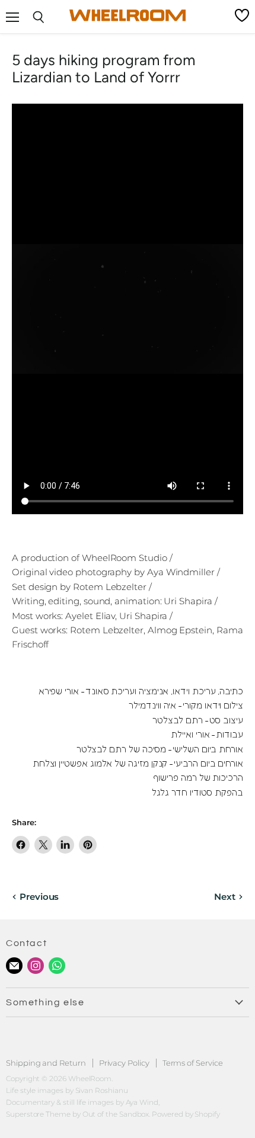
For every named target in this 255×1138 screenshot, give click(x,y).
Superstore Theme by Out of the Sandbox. (78, 1114)
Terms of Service (192, 1063)
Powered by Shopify (186, 1114)
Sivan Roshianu (101, 1090)
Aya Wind (142, 1102)
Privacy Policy (124, 1063)
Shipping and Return (46, 1063)
